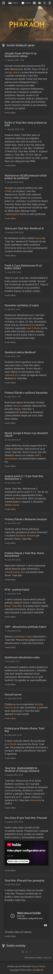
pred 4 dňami (33, 328)
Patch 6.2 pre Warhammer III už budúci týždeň (23, 267)
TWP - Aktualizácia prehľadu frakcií (25, 626)
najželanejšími (12, 214)
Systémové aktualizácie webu (22, 657)
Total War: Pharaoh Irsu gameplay (24, 880)
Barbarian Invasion (25, 535)
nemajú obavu (12, 72)
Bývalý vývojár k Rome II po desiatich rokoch (26, 434)
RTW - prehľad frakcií (17, 589)
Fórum (28, 3)
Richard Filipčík (38, 966)
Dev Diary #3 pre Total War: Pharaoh (26, 817)
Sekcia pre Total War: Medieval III (24, 228)
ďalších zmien (12, 505)
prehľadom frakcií (23, 636)
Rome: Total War (13, 606)
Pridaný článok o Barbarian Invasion (26, 519)
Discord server (13, 694)
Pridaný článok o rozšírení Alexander (26, 392)
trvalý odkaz (10, 112)
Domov (15, 3)
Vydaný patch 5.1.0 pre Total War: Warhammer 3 (24, 477)
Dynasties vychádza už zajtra (22, 305)
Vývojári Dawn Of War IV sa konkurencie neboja (21, 55)
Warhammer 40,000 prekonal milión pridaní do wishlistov (26, 177)
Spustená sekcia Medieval (20, 352)
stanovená (35, 800)
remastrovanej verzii (15, 572)
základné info (12, 375)
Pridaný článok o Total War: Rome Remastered (24, 554)
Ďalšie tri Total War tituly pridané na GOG (26, 124)
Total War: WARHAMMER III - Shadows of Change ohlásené (22, 769)
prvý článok (10, 744)
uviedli (8, 191)
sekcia (38, 238)
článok (16, 405)
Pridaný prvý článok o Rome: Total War (24, 730)
